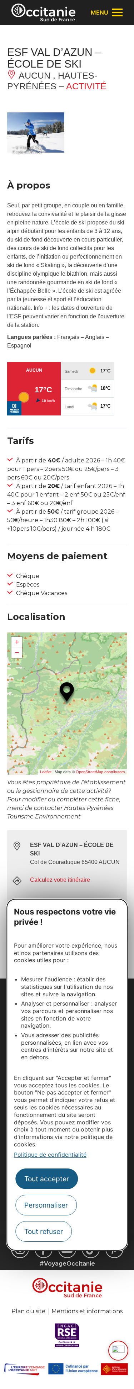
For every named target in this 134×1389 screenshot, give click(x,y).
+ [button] (17, 641)
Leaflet (45, 772)
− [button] (17, 652)
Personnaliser (46, 1205)
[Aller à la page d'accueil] (43, 12)
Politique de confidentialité (50, 1154)
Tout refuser (43, 1231)
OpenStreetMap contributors (100, 772)
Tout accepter (46, 1179)
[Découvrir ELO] (118, 1351)
